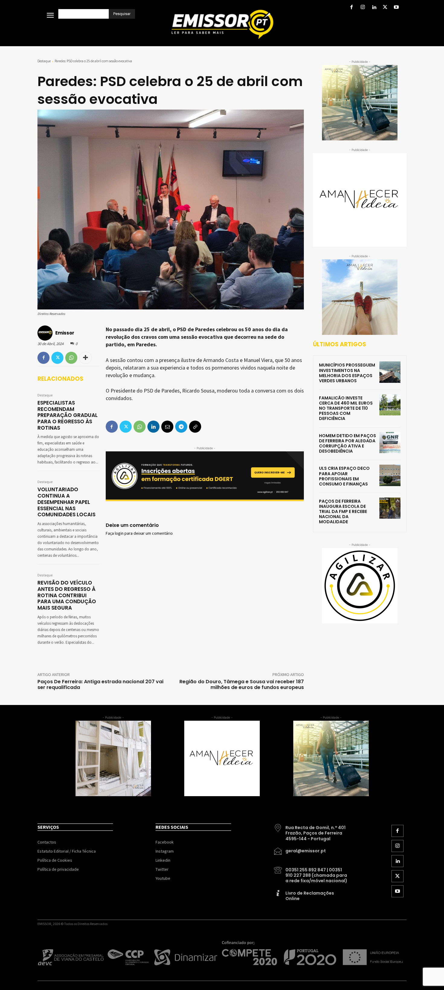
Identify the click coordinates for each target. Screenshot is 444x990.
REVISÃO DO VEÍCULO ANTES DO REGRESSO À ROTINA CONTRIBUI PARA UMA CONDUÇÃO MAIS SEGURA (66, 595)
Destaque (44, 61)
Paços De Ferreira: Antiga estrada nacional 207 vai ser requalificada (100, 684)
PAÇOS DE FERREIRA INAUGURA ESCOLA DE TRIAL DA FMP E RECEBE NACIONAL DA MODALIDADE (343, 511)
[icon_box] (311, 830)
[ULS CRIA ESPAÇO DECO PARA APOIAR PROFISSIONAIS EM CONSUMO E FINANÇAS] (390, 475)
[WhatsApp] (71, 358)
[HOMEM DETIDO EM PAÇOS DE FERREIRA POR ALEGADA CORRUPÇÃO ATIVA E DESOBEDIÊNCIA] (390, 442)
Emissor (64, 333)
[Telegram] (181, 427)
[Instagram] (363, 8)
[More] (85, 358)
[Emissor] (45, 333)
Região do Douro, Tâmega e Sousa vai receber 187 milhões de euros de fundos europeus (241, 684)
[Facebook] (351, 8)
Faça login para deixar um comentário (139, 533)
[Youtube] (396, 8)
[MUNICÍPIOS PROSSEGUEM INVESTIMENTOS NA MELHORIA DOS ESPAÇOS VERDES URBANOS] (390, 372)
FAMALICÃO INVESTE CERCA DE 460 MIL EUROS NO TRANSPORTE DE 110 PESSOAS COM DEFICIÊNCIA (346, 408)
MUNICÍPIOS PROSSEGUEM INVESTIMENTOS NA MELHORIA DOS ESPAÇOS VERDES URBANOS (347, 372)
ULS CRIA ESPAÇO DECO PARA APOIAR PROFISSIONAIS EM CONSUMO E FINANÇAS (344, 476)
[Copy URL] (195, 427)
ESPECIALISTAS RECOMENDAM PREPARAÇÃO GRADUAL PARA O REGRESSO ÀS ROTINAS (67, 415)
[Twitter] (385, 8)
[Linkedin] (374, 8)
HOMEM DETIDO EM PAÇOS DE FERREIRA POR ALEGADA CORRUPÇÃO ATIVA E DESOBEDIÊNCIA (347, 443)
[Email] (167, 427)
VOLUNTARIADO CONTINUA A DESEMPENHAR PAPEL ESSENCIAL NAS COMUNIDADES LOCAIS (66, 502)
